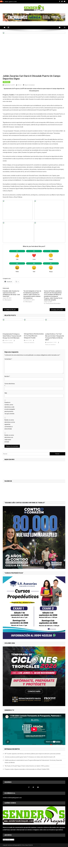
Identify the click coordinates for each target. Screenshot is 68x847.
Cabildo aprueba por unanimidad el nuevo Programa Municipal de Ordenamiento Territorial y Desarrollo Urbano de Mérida (33, 761)
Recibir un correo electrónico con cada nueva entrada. (9, 438)
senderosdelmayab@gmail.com (12, 797)
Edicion (19, 85)
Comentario (8, 359)
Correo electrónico (10, 385)
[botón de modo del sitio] (60, 27)
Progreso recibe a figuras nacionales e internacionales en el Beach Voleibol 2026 (27, 769)
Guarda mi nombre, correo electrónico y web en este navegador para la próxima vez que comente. (10, 408)
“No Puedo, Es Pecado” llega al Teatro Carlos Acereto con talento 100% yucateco (27, 766)
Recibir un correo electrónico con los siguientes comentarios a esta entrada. (10, 424)
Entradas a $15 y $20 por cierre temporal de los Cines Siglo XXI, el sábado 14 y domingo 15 (58, 309)
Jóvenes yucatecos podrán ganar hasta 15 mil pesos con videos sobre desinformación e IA (30, 757)
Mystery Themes (37, 845)
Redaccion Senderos (8, 342)
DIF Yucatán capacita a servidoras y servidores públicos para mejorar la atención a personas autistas (32, 753)
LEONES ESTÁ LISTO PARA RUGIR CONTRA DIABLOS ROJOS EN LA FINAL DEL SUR (11, 309)
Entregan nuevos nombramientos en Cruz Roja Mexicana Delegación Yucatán (34, 336)
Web (6, 393)
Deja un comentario (30, 85)
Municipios (6, 82)
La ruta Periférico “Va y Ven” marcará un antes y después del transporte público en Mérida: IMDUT (54, 337)
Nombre (7, 376)
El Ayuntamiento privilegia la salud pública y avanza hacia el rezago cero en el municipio (12, 336)
